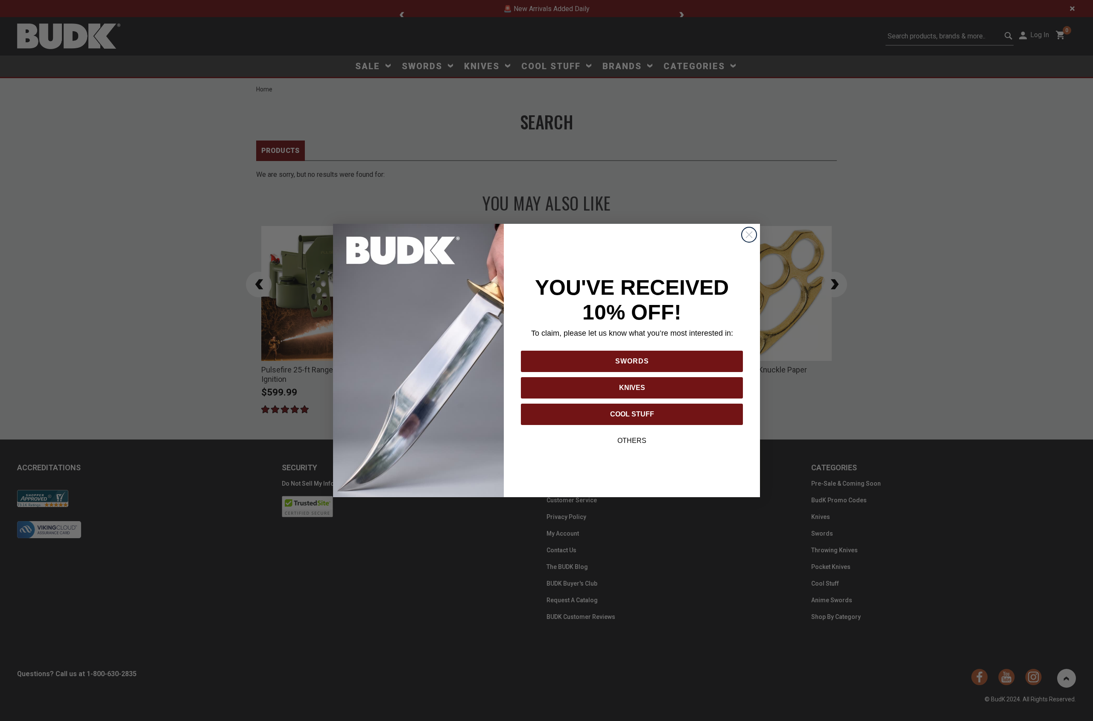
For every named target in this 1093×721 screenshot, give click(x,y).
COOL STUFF (632, 414)
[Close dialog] (749, 234)
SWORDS (632, 361)
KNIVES (632, 387)
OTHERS (631, 440)
